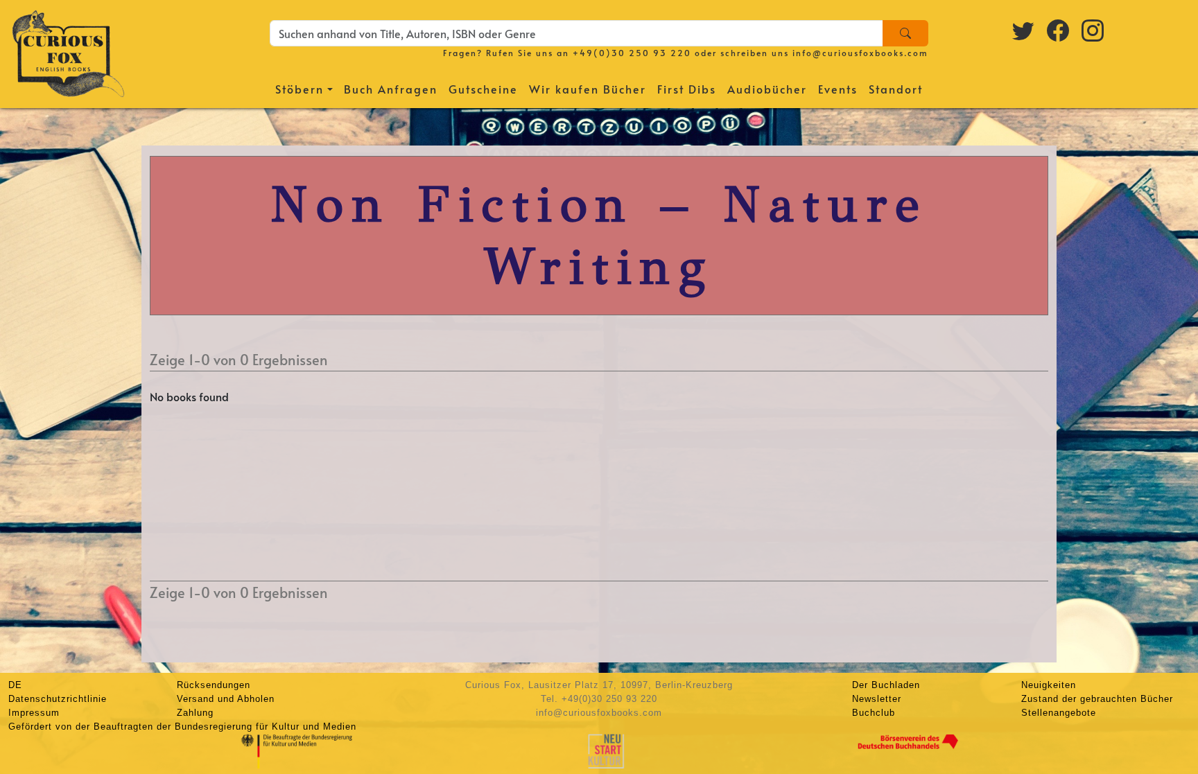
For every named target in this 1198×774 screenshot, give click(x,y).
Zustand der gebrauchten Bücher (1097, 699)
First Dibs (686, 88)
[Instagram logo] (1093, 29)
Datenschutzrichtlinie (57, 699)
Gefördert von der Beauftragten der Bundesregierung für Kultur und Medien (182, 726)
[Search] (905, 33)
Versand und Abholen (226, 699)
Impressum (34, 712)
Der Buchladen (886, 685)
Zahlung (195, 712)
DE (15, 685)
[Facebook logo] (1058, 29)
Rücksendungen (213, 685)
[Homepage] (68, 52)
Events (838, 88)
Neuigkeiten (1048, 685)
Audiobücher (767, 88)
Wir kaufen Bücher (587, 88)
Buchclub (873, 712)
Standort (896, 88)
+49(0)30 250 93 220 (632, 52)
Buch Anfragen (390, 88)
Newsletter (876, 699)
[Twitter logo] (1024, 29)
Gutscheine (483, 88)
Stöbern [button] (299, 88)
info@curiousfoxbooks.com (860, 52)
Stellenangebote (1058, 712)
